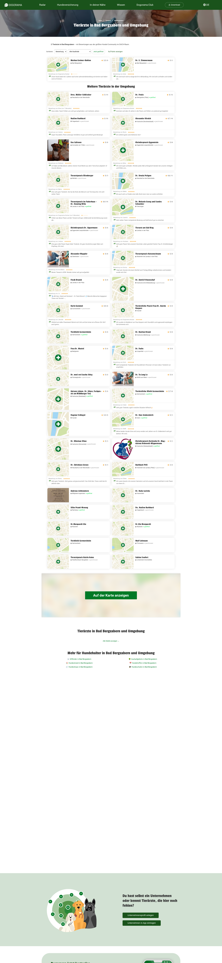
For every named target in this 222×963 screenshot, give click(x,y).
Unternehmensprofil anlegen (141, 915)
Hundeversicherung (67, 4)
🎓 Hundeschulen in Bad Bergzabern (143, 667)
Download (175, 5)
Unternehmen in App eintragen (142, 923)
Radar (42, 4)
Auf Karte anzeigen (115, 52)
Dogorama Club (145, 4)
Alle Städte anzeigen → (111, 641)
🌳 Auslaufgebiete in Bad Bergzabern (143, 659)
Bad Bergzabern (118, 20)
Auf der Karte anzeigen (111, 595)
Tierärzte (108, 20)
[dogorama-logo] (13, 5)
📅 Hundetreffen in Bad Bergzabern (142, 663)
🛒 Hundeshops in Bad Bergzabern (79, 667)
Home (100, 20)
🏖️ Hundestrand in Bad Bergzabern (79, 663)
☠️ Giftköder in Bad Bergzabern (79, 659)
